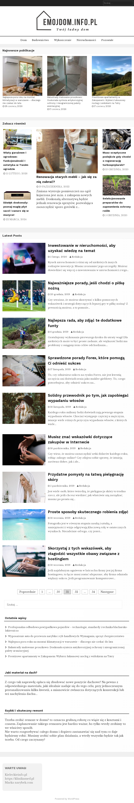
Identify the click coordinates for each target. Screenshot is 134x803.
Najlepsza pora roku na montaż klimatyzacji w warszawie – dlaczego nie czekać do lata (22, 100)
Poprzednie (27, 591)
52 (76, 591)
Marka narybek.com (19, 782)
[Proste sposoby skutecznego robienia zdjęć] (23, 539)
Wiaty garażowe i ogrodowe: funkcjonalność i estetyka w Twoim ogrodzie (15, 161)
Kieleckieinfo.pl (16, 774)
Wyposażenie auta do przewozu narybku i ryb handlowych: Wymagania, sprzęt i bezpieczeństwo (66, 636)
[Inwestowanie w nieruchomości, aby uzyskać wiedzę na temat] (23, 272)
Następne (107, 591)
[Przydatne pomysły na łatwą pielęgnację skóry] (23, 501)
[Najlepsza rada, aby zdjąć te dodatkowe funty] (23, 347)
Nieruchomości (86, 40)
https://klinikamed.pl (19, 778)
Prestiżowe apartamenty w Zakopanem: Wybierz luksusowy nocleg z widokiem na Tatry (108, 100)
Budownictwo (40, 40)
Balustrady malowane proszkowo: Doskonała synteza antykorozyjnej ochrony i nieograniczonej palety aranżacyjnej (65, 101)
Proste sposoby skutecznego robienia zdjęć (88, 512)
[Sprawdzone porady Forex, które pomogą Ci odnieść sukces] (23, 385)
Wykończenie (62, 40)
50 (58, 591)
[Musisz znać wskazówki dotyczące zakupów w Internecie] (23, 464)
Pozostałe (107, 40)
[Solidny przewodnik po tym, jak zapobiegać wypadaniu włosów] (23, 423)
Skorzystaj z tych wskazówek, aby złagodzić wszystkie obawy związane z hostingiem (83, 553)
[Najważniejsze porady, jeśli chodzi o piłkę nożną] (23, 310)
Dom (23, 40)
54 (93, 591)
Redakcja (77, 257)
